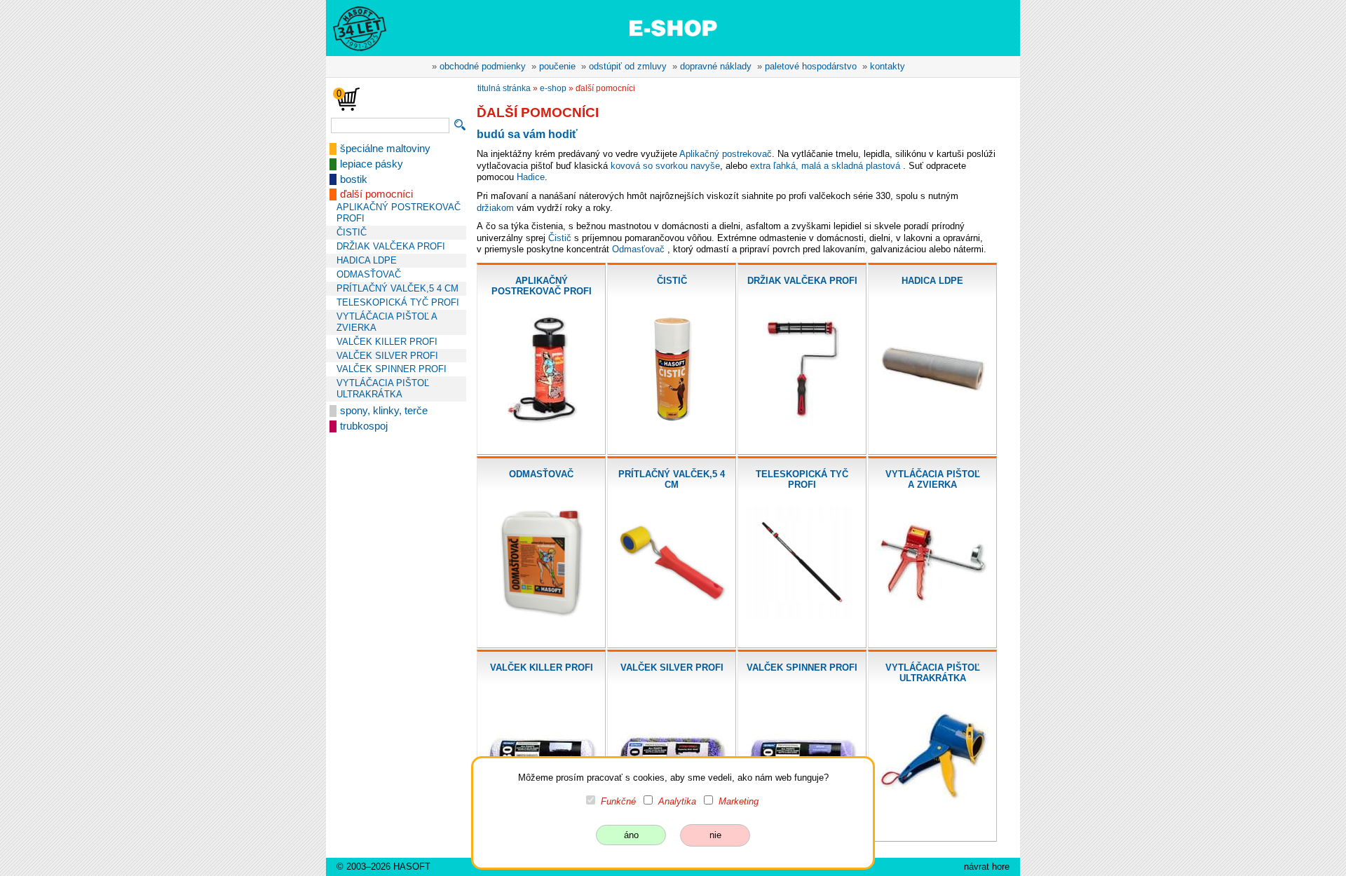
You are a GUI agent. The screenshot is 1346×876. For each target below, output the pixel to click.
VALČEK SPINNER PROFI (391, 369)
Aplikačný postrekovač (725, 154)
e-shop (553, 88)
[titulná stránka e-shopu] (673, 27)
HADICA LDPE (366, 260)
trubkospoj (364, 426)
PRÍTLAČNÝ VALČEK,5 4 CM (397, 288)
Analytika (677, 801)
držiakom (495, 208)
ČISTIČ (351, 232)
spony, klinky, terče (384, 410)
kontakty (887, 66)
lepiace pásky (371, 164)
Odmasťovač (638, 249)
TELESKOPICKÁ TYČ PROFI (397, 302)
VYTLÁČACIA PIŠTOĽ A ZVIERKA (386, 322)
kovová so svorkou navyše (665, 165)
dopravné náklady (716, 66)
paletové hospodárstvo (811, 66)
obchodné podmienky (483, 66)
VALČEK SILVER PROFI (387, 355)
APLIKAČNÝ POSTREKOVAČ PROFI (398, 213)
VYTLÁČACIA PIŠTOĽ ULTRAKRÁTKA (382, 388)
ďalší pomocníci (376, 194)
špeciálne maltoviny (385, 148)
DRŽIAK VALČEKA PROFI (390, 246)
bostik (353, 179)
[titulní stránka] (353, 27)
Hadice (531, 177)
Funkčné (618, 801)
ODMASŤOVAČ (368, 274)
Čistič (559, 238)
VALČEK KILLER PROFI (386, 341)
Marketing (739, 801)
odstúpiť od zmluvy (628, 66)
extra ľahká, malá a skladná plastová (825, 165)
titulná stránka (504, 88)
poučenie (557, 66)
